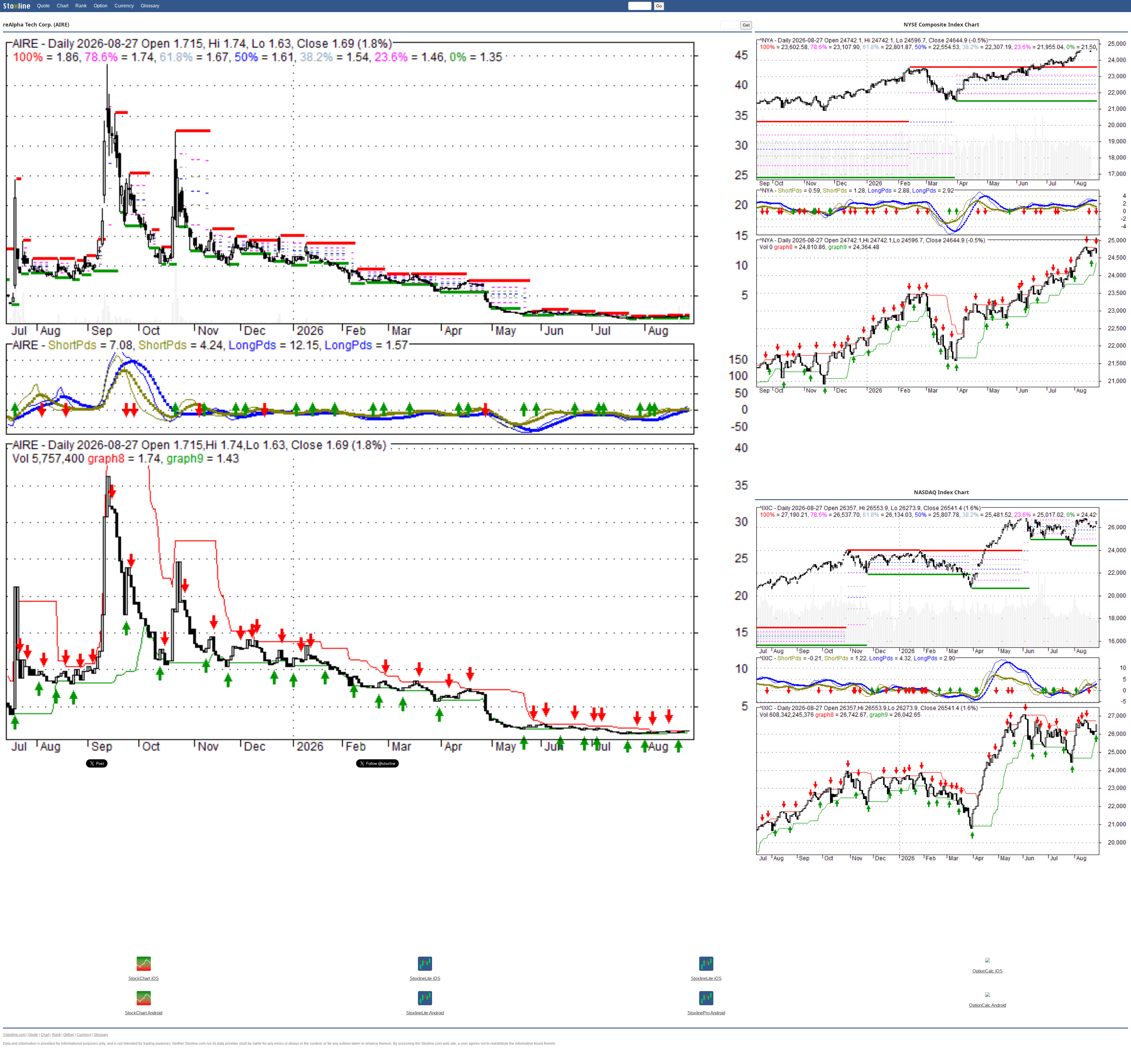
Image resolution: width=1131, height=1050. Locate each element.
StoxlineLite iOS (425, 978)
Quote (43, 5)
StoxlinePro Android (706, 1012)
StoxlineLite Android (425, 1012)
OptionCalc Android (987, 1005)
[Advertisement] (179, 816)
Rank (81, 5)
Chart (62, 5)
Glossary (150, 5)
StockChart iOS (143, 978)
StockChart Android (143, 1012)
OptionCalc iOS (988, 970)
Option (101, 5)
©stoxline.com (14, 1035)
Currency (124, 5)
